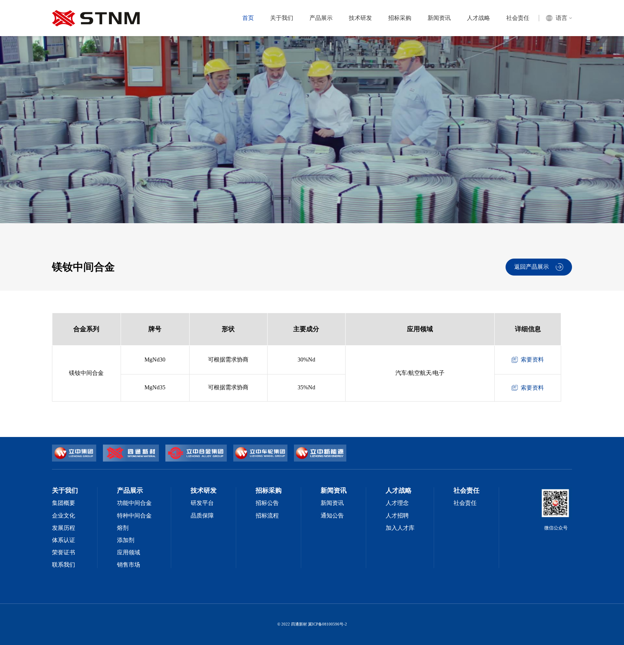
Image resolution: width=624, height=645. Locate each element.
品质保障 (202, 516)
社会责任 (517, 18)
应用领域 (128, 552)
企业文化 (63, 516)
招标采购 (399, 18)
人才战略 (478, 18)
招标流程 (267, 516)
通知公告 (332, 516)
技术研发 (360, 18)
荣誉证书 (63, 552)
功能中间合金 (134, 503)
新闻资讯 (439, 18)
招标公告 (267, 503)
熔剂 (123, 528)
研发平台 (202, 503)
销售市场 (128, 565)
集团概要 (63, 503)
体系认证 (63, 540)
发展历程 (63, 528)
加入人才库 (400, 528)
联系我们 (63, 565)
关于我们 (281, 18)
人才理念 (397, 503)
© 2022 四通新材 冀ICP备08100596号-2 (312, 624)
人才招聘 (397, 516)
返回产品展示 (531, 267)
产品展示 (321, 18)
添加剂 (125, 540)
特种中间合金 (134, 516)
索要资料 (532, 360)
